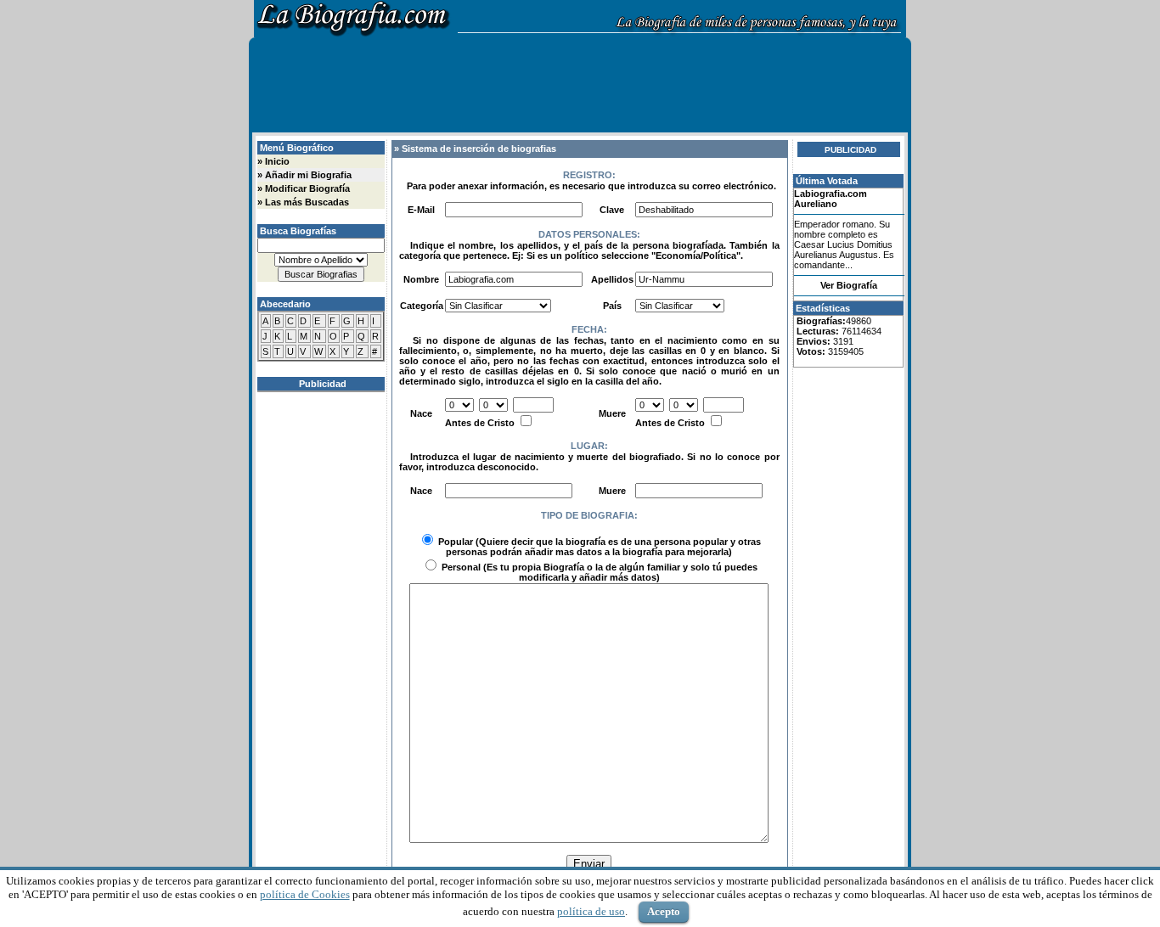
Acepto (663, 911)
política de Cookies (305, 894)
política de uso (591, 911)
